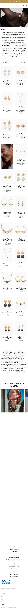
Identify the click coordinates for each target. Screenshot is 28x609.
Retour (2, 596)
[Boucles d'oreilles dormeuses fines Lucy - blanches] (7, 125)
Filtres (5, 62)
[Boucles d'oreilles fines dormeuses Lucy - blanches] (7, 98)
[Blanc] (6, 88)
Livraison (3, 593)
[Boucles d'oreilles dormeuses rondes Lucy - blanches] (21, 125)
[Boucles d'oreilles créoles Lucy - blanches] (7, 203)
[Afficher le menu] (1, 5)
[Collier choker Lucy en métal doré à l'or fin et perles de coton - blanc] (7, 230)
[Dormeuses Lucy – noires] (21, 254)
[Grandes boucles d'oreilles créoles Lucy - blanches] (21, 230)
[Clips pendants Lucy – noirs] (7, 303)
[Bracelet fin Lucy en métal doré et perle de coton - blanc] (21, 151)
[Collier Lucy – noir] (7, 254)
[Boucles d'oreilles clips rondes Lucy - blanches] (21, 72)
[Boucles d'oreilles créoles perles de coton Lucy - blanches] (21, 203)
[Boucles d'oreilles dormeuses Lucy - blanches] (7, 72)
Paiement (3, 599)
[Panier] (25, 5)
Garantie (3, 604)
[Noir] (8, 88)
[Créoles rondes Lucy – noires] (21, 279)
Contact (3, 601)
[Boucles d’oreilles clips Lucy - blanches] (21, 177)
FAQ (2, 591)
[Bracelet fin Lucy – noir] (21, 303)
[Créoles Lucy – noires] (21, 328)
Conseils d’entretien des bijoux (8, 607)
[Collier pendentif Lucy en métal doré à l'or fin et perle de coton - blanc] (21, 98)
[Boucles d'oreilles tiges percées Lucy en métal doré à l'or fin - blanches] (7, 177)
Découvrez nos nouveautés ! (14, 1)
